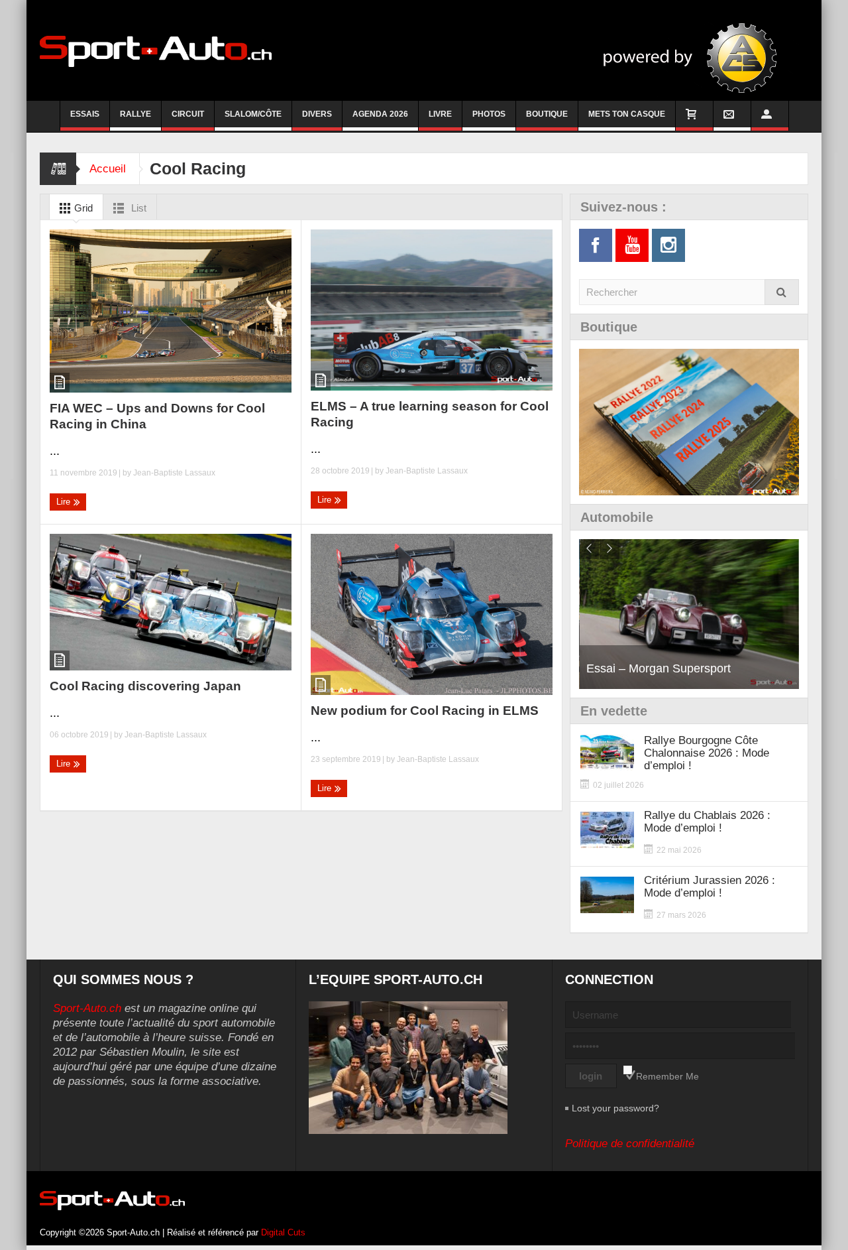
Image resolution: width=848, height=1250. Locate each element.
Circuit (188, 114)
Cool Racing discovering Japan (145, 686)
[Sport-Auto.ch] (156, 50)
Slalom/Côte (253, 114)
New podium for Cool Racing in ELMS (425, 711)
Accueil (107, 168)
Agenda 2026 (380, 114)
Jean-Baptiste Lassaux (174, 472)
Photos (488, 114)
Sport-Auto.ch (87, 1008)
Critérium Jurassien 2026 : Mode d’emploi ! (709, 886)
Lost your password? (615, 1108)
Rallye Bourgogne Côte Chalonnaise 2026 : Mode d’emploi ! (706, 753)
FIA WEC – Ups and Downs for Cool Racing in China (157, 416)
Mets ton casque (626, 114)
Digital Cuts (283, 1232)
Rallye (135, 114)
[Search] (782, 292)
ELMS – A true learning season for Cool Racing (430, 414)
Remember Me (667, 1076)
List (137, 208)
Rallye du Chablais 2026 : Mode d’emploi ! (707, 821)
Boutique (547, 114)
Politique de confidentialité (629, 1143)
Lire (64, 502)
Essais (84, 114)
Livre (440, 114)
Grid (82, 208)
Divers (317, 114)
